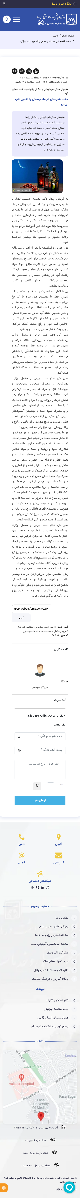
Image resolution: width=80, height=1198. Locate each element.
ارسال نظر (40, 800)
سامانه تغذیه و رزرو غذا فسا (51, 935)
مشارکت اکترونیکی (57, 952)
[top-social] (4, 4)
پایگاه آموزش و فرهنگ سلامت (50, 979)
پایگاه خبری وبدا (61, 4)
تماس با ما (62, 917)
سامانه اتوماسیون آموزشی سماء (49, 944)
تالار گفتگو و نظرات (57, 1000)
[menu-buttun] (16, 19)
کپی (21, 618)
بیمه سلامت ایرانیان (56, 1009)
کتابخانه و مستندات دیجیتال (51, 970)
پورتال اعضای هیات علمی (53, 926)
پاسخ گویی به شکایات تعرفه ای (49, 1026)
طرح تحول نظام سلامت (54, 961)
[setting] (4, 1187)
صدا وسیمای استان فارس (52, 1017)
